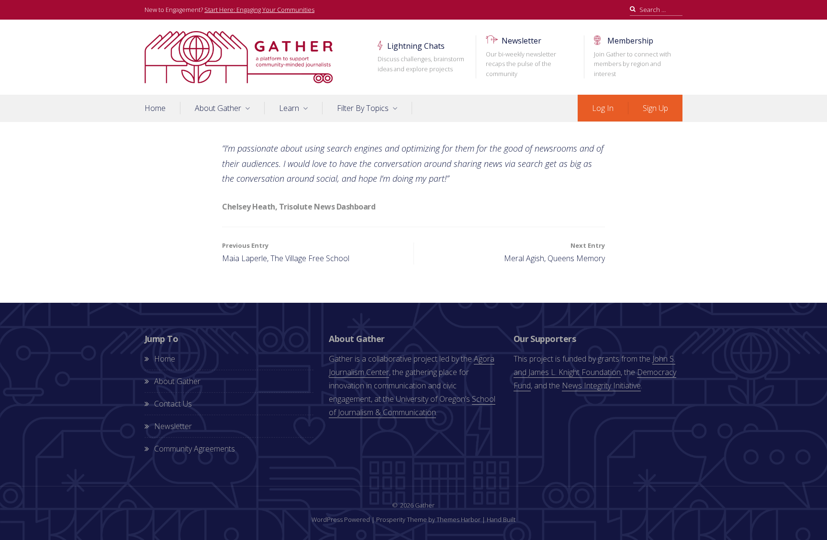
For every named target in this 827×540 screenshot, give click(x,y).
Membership (632, 56)
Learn (289, 108)
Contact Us (173, 403)
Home (155, 108)
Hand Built (501, 519)
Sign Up (655, 108)
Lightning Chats (421, 57)
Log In (603, 108)
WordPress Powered (341, 519)
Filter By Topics (363, 108)
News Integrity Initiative (601, 385)
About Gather (218, 108)
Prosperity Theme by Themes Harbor (428, 519)
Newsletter (521, 56)
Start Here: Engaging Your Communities (259, 9)
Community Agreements (194, 448)
